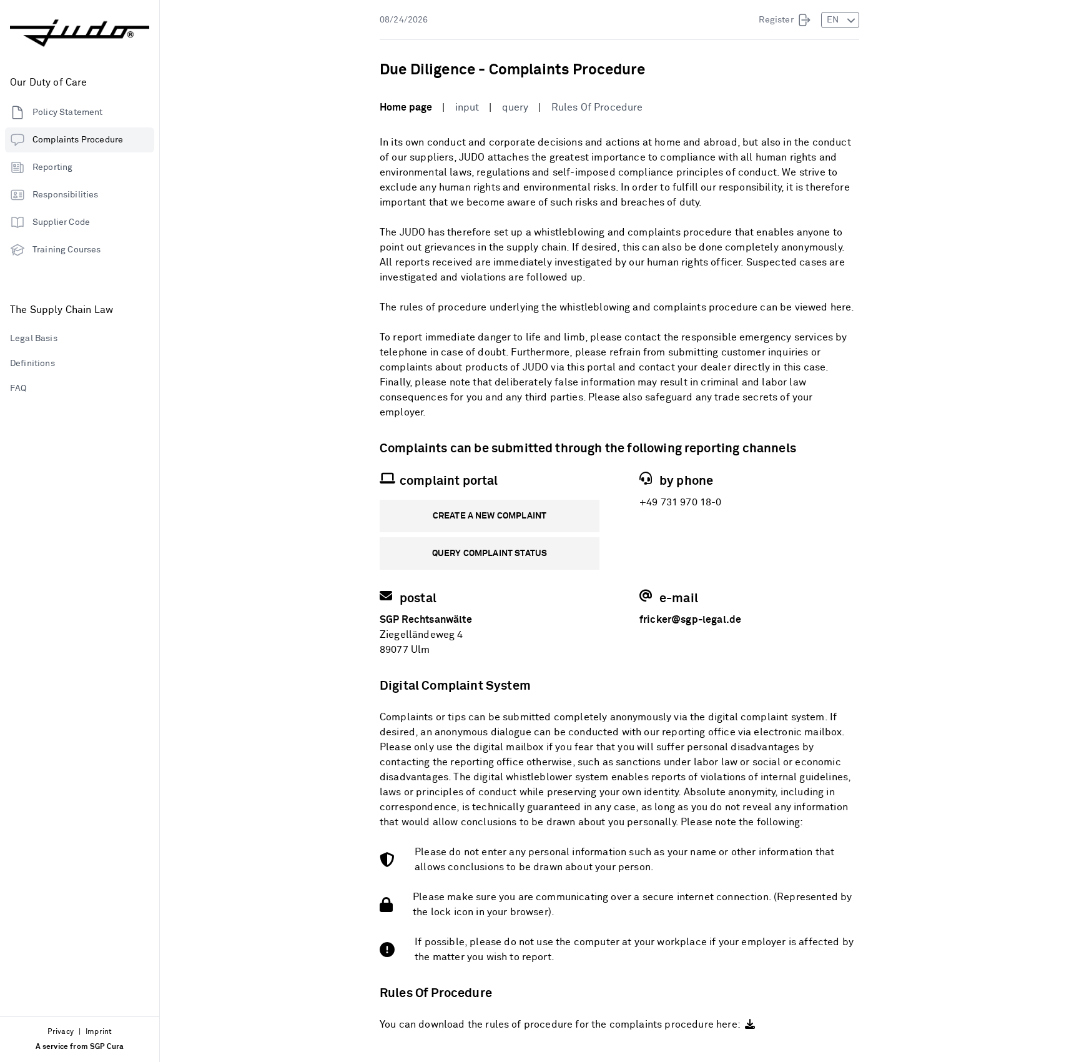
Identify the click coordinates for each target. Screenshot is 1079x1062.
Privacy (60, 1032)
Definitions (32, 363)
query (515, 107)
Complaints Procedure (77, 140)
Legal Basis (33, 338)
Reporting (52, 167)
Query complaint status (490, 553)
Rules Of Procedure (597, 107)
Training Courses (66, 250)
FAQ (18, 388)
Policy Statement (67, 112)
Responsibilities (65, 195)
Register (776, 20)
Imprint (99, 1032)
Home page (406, 107)
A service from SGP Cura (80, 1047)
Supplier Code (61, 222)
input (467, 107)
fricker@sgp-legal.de (690, 620)
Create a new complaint (490, 516)
